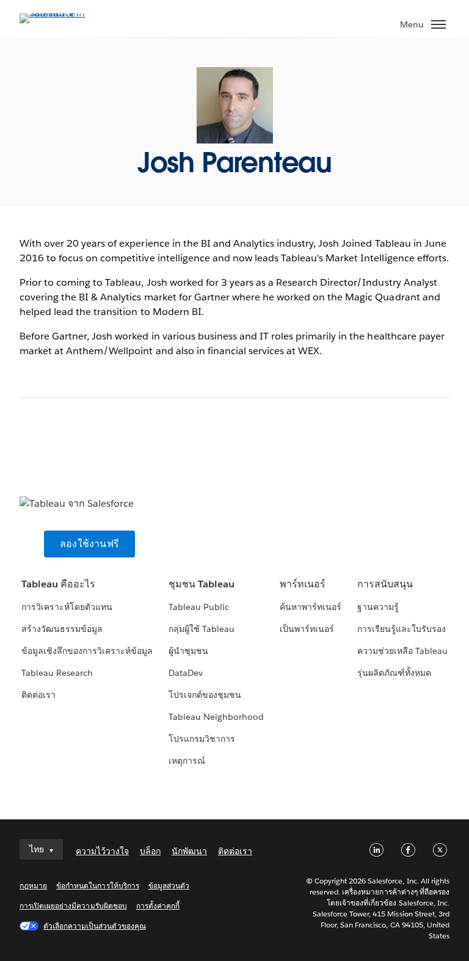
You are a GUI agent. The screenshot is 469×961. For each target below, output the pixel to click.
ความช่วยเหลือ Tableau (402, 650)
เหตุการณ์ (187, 760)
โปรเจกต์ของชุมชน (205, 694)
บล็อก (150, 851)
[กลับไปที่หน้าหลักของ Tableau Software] (62, 13)
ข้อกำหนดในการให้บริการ (97, 885)
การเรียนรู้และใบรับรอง (401, 628)
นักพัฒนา (189, 851)
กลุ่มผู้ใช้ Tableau (201, 628)
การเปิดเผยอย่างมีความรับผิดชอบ (73, 906)
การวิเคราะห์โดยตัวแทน (66, 606)
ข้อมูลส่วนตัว (168, 885)
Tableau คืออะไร (58, 584)
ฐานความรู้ (378, 606)
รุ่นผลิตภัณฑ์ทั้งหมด (394, 672)
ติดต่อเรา (38, 694)
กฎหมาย (33, 885)
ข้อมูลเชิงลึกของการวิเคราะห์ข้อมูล (87, 650)
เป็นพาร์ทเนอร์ (307, 628)
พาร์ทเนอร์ (302, 584)
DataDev (186, 672)
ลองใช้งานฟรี (89, 543)
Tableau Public (199, 606)
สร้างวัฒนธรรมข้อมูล (62, 628)
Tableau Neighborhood (216, 716)
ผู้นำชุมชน (188, 650)
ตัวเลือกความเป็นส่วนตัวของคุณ (94, 926)
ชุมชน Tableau (201, 584)
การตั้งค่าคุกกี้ (158, 906)
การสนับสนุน (385, 584)
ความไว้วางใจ (102, 851)
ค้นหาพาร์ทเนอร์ (310, 606)
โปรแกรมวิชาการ (202, 738)
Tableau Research (57, 672)
